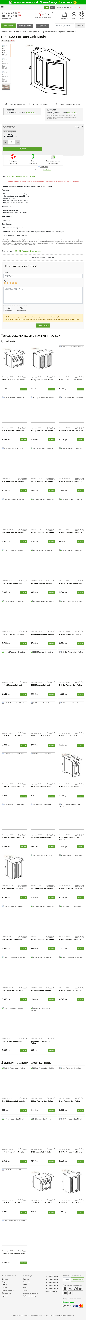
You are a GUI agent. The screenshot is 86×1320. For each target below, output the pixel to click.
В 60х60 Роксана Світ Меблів (70, 583)
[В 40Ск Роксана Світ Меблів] (14, 765)
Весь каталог (8, 26)
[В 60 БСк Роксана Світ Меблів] (43, 918)
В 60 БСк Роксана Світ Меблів (42, 939)
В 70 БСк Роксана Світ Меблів (71, 431)
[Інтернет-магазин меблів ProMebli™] (43, 14)
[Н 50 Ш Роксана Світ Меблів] (71, 969)
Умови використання (30, 1293)
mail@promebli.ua (6, 18)
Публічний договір (29, 1296)
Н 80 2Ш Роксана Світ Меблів (42, 634)
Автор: (5, 272)
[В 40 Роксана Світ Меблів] (43, 765)
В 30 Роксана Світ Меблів (41, 838)
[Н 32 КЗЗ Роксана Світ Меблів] (6, 50)
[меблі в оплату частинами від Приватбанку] (43, 2)
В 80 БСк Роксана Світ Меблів (42, 532)
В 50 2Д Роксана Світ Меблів (13, 888)
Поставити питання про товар (69, 104)
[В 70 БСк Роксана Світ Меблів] (71, 409)
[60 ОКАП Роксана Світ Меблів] (14, 358)
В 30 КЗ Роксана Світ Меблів (70, 532)
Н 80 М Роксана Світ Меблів (13, 634)
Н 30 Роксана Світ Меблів (69, 787)
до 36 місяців (33, 162)
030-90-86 (51, 1282)
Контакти (26, 1282)
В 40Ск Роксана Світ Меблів (13, 787)
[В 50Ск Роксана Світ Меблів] (43, 867)
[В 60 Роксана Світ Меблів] (43, 969)
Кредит (4, 1287)
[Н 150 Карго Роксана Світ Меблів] (71, 816)
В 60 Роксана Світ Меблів (41, 990)
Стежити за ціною (10, 131)
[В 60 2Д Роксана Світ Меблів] (14, 969)
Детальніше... (30, 112)
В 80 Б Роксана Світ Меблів (13, 532)
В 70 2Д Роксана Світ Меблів (42, 481)
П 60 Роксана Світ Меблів (12, 583)
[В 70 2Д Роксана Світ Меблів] (43, 460)
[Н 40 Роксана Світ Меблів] (71, 715)
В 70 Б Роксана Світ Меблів (13, 481)
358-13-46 (11, 12)
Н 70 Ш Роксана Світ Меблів (13, 431)
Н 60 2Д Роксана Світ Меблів (70, 888)
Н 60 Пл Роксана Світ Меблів (70, 481)
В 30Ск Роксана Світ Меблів (13, 838)
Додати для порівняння (16, 104)
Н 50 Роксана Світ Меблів (12, 1041)
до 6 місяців (13, 162)
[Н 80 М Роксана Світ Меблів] (14, 613)
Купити (23, 389)
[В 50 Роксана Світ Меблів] (43, 715)
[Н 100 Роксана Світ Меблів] (43, 562)
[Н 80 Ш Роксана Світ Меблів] (71, 613)
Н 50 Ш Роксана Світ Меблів (70, 990)
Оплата (4, 1285)
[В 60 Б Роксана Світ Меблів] (71, 918)
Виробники (42, 26)
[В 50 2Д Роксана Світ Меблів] (14, 867)
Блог (25, 1285)
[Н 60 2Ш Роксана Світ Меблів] (71, 664)
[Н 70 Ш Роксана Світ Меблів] (14, 409)
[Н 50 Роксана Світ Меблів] (14, 1020)
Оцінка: (6, 281)
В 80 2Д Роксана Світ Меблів (42, 380)
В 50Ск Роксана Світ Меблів (42, 888)
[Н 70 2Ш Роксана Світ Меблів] (71, 358)
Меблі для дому (25, 26)
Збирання (5, 1282)
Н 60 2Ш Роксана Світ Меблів (70, 685)
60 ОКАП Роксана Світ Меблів (13, 380)
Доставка (5, 1279)
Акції (25, 1287)
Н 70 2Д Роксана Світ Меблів (42, 431)
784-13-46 (11, 15)
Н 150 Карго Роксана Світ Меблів (69, 838)
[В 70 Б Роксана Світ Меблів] (14, 460)
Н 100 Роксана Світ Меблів (41, 583)
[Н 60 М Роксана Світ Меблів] (43, 664)
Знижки (25, 1290)
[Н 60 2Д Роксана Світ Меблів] (71, 867)
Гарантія (5, 1296)
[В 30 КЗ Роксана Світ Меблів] (71, 511)
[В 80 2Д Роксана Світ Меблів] (43, 358)
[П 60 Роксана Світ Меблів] (14, 562)
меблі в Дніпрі (60, 1315)
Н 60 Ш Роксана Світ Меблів (13, 736)
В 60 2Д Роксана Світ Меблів (13, 990)
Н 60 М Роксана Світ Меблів (42, 685)
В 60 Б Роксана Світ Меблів (70, 939)
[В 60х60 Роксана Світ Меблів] (71, 562)
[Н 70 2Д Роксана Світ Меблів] (43, 409)
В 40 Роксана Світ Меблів (41, 787)
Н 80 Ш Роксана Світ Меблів (70, 634)
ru (52, 7)
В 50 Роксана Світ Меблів (41, 736)
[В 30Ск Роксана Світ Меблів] (14, 816)
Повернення (6, 1293)
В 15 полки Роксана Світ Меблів (40, 1042)
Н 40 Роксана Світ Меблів (69, 736)
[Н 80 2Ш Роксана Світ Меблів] (43, 613)
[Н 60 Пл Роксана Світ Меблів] (71, 460)
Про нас (26, 1279)
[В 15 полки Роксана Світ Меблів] (43, 1020)
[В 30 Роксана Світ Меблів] (43, 816)
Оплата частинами (8, 1290)
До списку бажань (41, 104)
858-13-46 (51, 1285)
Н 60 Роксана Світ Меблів (12, 939)
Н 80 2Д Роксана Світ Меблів (13, 685)
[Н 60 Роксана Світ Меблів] (14, 918)
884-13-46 (51, 1288)
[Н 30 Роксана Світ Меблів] (71, 765)
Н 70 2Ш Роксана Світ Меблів (70, 380)
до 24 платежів (53, 162)
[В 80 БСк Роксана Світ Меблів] (43, 511)
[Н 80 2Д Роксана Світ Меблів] (14, 664)
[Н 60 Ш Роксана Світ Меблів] (14, 715)
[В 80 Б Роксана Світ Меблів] (14, 511)
